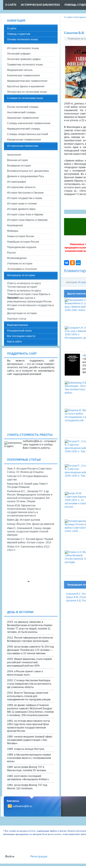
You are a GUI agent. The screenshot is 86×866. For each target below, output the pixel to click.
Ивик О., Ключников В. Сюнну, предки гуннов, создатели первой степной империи (29, 531)
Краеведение (15, 225)
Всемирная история (19, 165)
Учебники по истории (19, 263)
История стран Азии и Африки (25, 214)
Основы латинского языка (22, 39)
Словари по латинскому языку (25, 98)
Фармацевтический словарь (23, 128)
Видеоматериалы (17, 325)
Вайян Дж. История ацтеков (23, 519)
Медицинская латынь (20, 70)
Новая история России (20, 236)
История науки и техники (22, 203)
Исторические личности (21, 187)
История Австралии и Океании (25, 192)
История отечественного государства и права (30, 307)
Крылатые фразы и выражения (25, 86)
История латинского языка (23, 48)
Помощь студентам (18, 34)
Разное (11, 252)
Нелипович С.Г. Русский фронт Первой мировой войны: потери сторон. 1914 (30, 541)
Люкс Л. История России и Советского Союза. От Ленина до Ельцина (29, 470)
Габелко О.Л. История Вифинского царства (27, 478)
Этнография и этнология (22, 269)
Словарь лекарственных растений (27, 134)
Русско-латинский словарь (22, 106)
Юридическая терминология (24, 139)
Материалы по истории (21, 275)
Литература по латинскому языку (27, 91)
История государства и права (24, 198)
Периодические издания (21, 247)
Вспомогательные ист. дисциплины (28, 170)
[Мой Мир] (78, 262)
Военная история (17, 160)
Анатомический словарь (21, 112)
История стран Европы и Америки (27, 219)
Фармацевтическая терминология (27, 80)
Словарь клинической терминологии (28, 123)
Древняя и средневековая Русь (25, 176)
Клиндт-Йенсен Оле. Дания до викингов (30, 524)
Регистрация (38, 856)
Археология (14, 154)
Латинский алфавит (19, 53)
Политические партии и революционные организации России (29, 299)
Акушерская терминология (23, 117)
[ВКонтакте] (66, 262)
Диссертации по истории (22, 313)
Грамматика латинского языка (25, 64)
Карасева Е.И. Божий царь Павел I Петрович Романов (27, 485)
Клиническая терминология (23, 75)
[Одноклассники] (72, 262)
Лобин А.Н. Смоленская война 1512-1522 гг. (28, 548)
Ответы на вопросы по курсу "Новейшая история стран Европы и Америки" (28, 292)
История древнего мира (21, 209)
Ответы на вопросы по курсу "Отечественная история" (24, 285)
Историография (16, 181)
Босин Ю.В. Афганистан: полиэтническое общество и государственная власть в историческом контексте (24, 510)
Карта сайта (14, 341)
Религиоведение (17, 258)
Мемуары (12, 230)
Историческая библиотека (22, 145)
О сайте (11, 28)
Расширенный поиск (19, 330)
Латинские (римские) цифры (24, 59)
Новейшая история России (23, 241)
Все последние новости (21, 336)
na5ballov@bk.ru (22, 806)
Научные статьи (16, 318)
